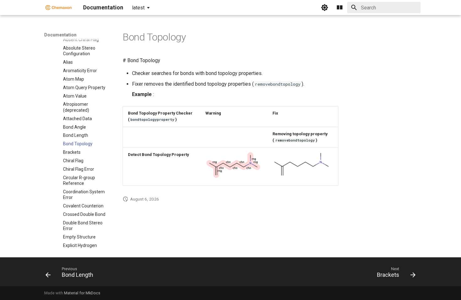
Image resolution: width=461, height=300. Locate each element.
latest (138, 8)
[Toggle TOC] (339, 7)
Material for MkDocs (82, 293)
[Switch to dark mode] (324, 7)
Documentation (60, 34)
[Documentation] (59, 7)
